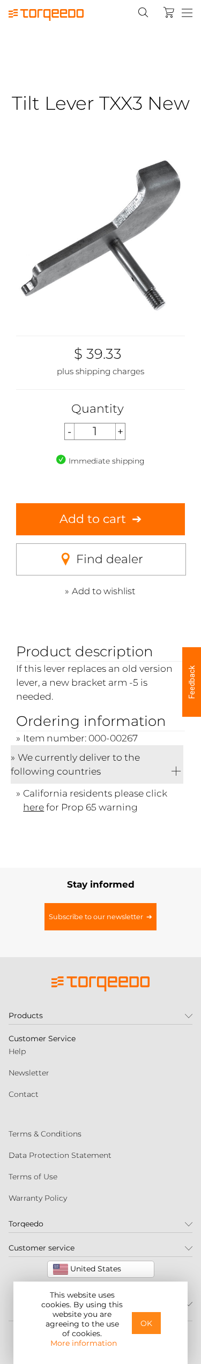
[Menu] (187, 13)
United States (94, 1269)
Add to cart (92, 519)
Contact (24, 1094)
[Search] (143, 12)
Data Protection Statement (60, 1155)
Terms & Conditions (45, 1134)
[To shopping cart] (168, 12)
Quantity (97, 408)
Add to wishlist (104, 591)
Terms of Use (33, 1176)
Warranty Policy (38, 1198)
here (33, 807)
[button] (191, 682)
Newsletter (29, 1073)
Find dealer (109, 559)
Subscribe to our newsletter (96, 917)
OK (146, 1323)
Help (17, 1051)
